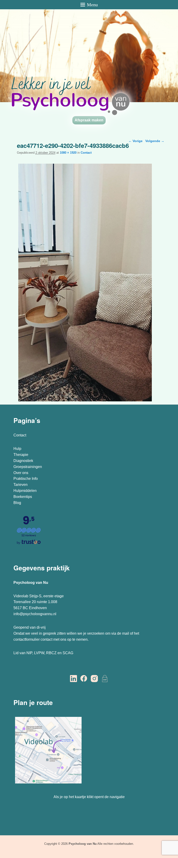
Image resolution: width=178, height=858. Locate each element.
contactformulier (26, 639)
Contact (86, 152)
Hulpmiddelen (25, 491)
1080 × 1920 (68, 152)
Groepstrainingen (27, 467)
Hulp (17, 449)
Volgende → (154, 141)
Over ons (20, 473)
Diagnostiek (23, 461)
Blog (17, 503)
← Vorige (135, 141)
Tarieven (20, 485)
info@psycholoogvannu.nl (34, 614)
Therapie (20, 455)
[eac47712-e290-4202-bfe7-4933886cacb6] (85, 401)
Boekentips (22, 497)
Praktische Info (25, 479)
